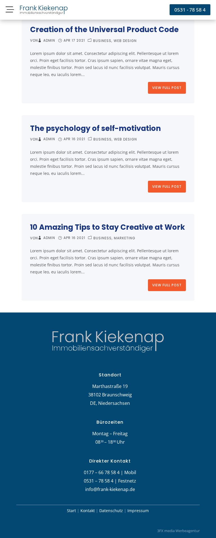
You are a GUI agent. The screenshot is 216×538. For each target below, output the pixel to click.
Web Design (125, 40)
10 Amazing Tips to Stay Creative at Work (107, 227)
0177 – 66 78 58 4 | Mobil (110, 472)
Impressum (138, 510)
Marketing (124, 238)
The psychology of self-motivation (95, 128)
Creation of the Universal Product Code (104, 29)
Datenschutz (111, 510)
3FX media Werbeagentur (178, 530)
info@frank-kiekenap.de (110, 489)
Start (71, 510)
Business (102, 40)
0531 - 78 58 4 (190, 9)
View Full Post (167, 87)
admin (49, 40)
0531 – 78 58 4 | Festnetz (110, 481)
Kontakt (87, 510)
